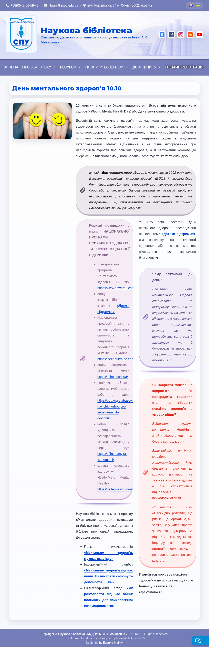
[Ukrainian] (198, 5)
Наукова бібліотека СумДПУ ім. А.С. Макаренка (91, 634)
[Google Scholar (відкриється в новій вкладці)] (162, 34)
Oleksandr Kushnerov (130, 638)
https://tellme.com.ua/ (112, 377)
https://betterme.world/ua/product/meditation (128, 489)
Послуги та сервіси (104, 67)
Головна (10, 67)
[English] (191, 5)
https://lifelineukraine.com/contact (121, 359)
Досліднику (144, 67)
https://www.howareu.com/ (116, 288)
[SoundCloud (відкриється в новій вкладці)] (190, 34)
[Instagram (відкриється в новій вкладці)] (181, 34)
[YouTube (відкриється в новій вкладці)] (199, 34)
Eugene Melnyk (113, 642)
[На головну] (21, 34)
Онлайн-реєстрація (184, 67)
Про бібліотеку (36, 67)
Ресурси (68, 67)
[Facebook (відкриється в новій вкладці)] (171, 34)
